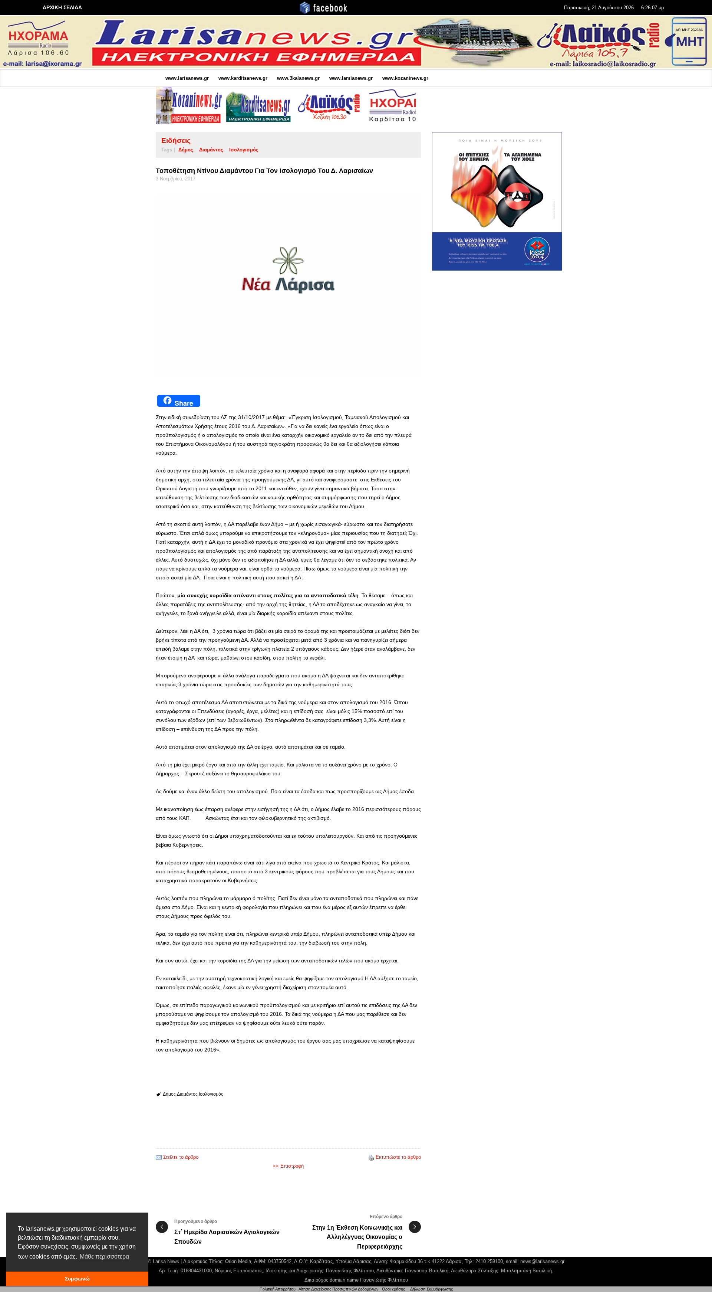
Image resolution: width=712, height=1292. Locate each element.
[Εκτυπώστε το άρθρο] (371, 1157)
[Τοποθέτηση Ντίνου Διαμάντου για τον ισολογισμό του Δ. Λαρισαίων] (288, 286)
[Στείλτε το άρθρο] (159, 1157)
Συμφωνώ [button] (77, 1279)
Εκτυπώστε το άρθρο (398, 1157)
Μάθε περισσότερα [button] (104, 1256)
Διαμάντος (211, 150)
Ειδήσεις (176, 140)
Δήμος (185, 150)
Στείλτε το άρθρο (180, 1157)
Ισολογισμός (243, 150)
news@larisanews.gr (542, 1261)
